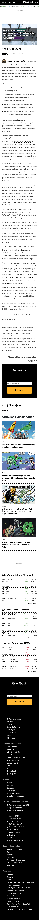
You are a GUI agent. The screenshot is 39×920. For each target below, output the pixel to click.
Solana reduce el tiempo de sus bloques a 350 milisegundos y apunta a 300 (18, 477)
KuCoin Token (12, 659)
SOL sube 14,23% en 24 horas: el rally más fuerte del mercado (18, 446)
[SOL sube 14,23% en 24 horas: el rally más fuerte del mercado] (18, 430)
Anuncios (10, 749)
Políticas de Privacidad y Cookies (19, 909)
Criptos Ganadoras (13, 609)
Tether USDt (9, 579)
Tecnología (11, 791)
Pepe (9, 632)
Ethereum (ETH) (14, 819)
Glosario (10, 735)
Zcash (7, 600)
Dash (9, 623)
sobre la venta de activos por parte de (22, 277)
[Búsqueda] (7, 2)
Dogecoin (8, 596)
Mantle (10, 647)
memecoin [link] (13, 202)
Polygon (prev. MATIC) (12, 618)
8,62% (23, 6)
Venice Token (12, 656)
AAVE (3, 628)
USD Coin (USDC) (15, 824)
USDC (3, 586)
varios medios (18, 141)
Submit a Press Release (16, 757)
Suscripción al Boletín (15, 863)
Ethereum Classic (11, 635)
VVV (3, 656)
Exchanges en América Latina (18, 888)
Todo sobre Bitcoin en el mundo (19, 860)
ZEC (3, 600)
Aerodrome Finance (13, 652)
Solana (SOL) (13, 829)
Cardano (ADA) (14, 832)
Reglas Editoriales (14, 760)
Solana (4, 22)
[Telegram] (17, 49)
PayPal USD (11, 668)
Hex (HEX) (12, 835)
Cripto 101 (10, 896)
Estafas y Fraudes (14, 893)
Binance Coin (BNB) (16, 840)
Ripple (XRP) (13, 821)
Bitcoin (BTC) (13, 816)
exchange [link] (6, 283)
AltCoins (4, 442)
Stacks (9, 621)
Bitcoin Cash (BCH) (16, 827)
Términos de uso (13, 907)
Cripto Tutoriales (13, 732)
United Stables (12, 664)
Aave (9, 628)
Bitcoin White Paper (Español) (18, 904)
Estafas (4, 539)
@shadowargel (31, 61)
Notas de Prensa (13, 727)
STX (3, 621)
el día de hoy (27, 141)
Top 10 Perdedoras (15, 810)
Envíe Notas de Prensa (15, 755)
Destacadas (11, 854)
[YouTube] (13, 49)
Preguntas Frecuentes (15, 890)
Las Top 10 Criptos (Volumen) (18, 575)
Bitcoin (4, 506)
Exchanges (11, 730)
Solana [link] (20, 65)
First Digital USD (12, 666)
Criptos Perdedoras (13, 643)
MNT (3, 647)
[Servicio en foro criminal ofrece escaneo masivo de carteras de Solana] (19, 528)
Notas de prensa (13, 793)
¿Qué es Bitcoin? (13, 898)
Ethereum (8, 584)
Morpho (11, 654)
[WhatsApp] (5, 49)
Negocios (10, 788)
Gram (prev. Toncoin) (13, 661)
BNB (3, 593)
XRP (3, 588)
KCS (3, 659)
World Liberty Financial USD (12, 598)
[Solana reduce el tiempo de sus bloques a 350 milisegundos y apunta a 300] (18, 461)
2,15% (7, 6)
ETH (3, 584)
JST (3, 649)
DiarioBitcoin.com (32, 603)
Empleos (10, 766)
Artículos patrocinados (15, 796)
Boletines (10, 865)
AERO (3, 652)
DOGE (32, 6)
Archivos (10, 880)
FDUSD (4, 666)
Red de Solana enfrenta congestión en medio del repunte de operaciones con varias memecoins (18, 34)
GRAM (3, 661)
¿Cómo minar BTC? (14, 901)
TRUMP (4, 613)
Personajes (11, 857)
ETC (3, 635)
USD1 (3, 598)
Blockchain (5, 473)
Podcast (11, 738)
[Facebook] (8, 49)
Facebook (12, 771)
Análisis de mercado (14, 849)
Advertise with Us (13, 752)
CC (3, 630)
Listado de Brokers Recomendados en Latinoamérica (20, 883)
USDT (3, 579)
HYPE (15, 6)
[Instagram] (10, 49)
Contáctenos (12, 747)
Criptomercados (14, 719)
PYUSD (4, 668)
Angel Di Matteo (14, 61)
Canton (9, 630)
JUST (10, 649)
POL (3, 618)
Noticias (10, 722)
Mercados (10, 785)
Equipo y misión (13, 763)
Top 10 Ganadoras (15, 808)
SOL (3, 591)
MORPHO (4, 654)
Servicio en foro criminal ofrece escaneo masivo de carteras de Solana (16, 544)
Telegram (12, 774)
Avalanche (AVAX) (15, 838)
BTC (3, 581)
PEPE (3, 632)
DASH (3, 623)
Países (9, 782)
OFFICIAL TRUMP (12, 613)
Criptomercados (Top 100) (18, 805)
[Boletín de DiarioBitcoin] (20, 49)
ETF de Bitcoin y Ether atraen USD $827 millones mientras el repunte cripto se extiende (17, 511)
